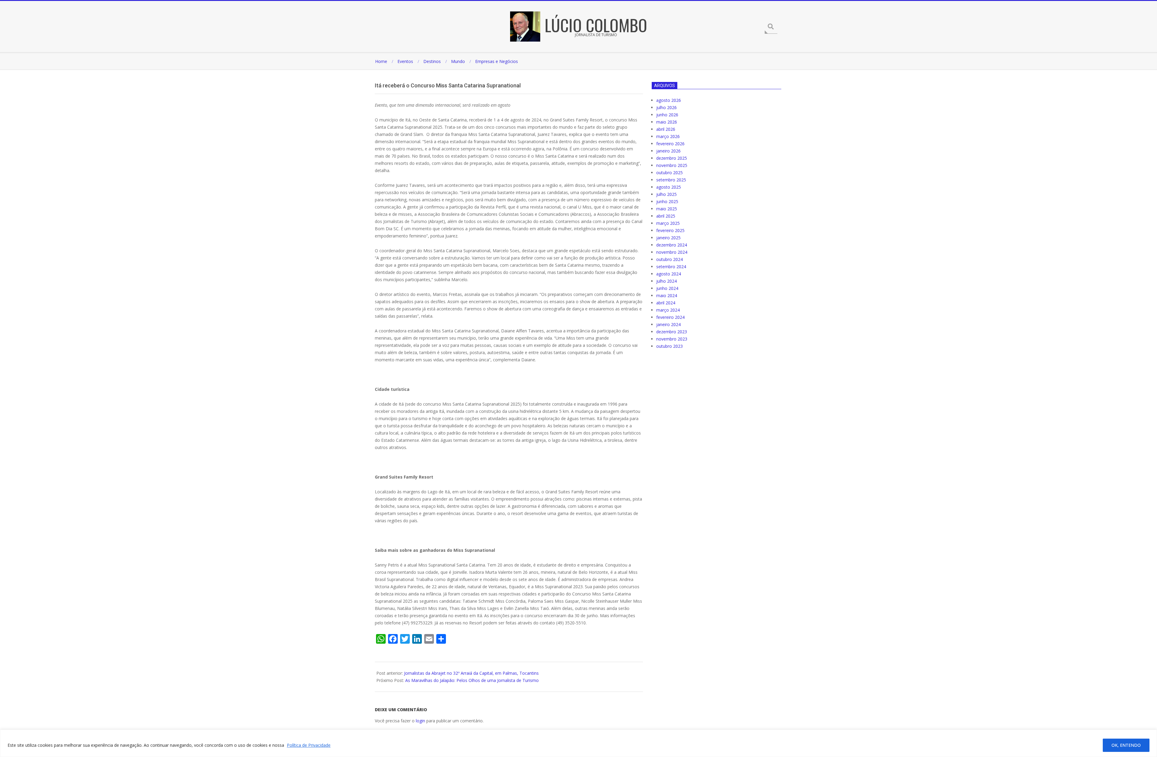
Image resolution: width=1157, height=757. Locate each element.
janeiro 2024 (668, 324)
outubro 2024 (669, 259)
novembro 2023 (671, 339)
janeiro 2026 (668, 151)
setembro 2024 (671, 266)
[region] (578, 743)
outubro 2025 (669, 172)
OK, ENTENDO (1126, 745)
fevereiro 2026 (670, 143)
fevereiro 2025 (670, 230)
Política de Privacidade (309, 745)
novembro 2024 (671, 252)
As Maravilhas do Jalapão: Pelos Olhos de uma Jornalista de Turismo (472, 680)
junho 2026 (667, 115)
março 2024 (668, 310)
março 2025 (668, 223)
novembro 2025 (671, 165)
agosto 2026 (668, 100)
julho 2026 (666, 107)
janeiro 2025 (668, 237)
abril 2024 (665, 303)
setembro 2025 (671, 180)
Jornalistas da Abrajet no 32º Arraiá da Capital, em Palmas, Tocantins (471, 673)
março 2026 (668, 136)
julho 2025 (666, 194)
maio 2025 (666, 209)
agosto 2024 (668, 274)
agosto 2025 (668, 187)
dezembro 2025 (671, 158)
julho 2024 (666, 281)
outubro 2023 (669, 346)
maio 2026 (666, 122)
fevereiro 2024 (670, 317)
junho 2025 (667, 201)
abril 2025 (665, 216)
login (420, 721)
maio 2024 (666, 295)
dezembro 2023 (671, 332)
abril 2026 (665, 129)
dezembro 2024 (671, 245)
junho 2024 (667, 288)
